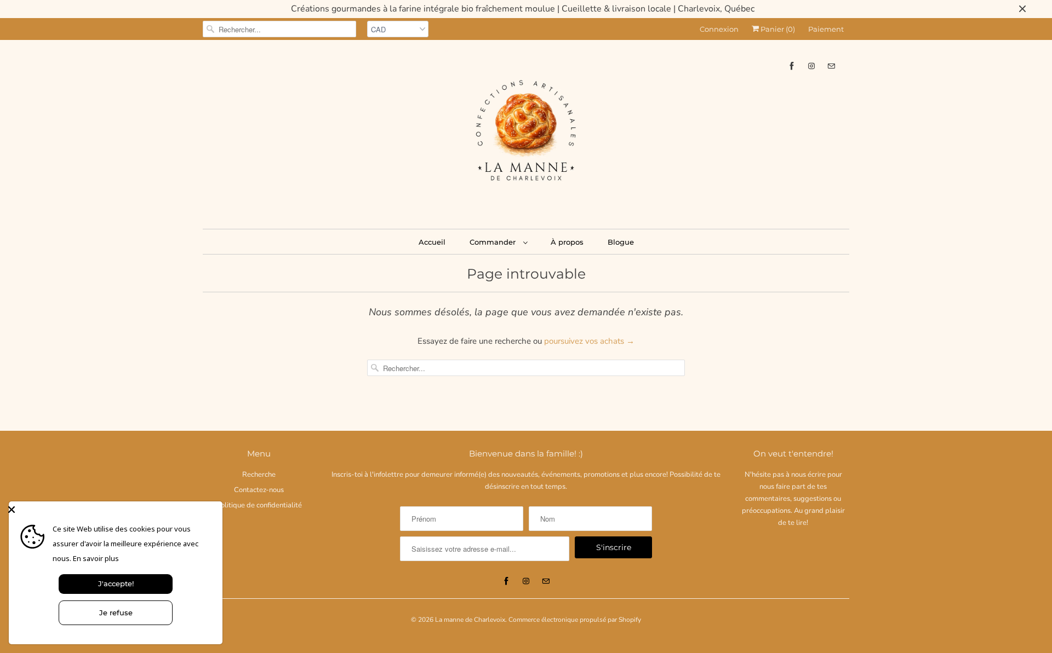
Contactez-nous (259, 490)
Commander (494, 242)
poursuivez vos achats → (589, 341)
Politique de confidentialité (259, 505)
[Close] (113, 509)
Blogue (621, 242)
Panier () (777, 29)
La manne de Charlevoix (470, 619)
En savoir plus (96, 558)
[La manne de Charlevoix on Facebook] (792, 66)
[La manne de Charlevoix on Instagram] (811, 66)
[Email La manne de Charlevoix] (831, 66)
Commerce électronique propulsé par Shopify (574, 619)
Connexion (719, 29)
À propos (567, 242)
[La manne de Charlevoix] (526, 133)
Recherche (259, 474)
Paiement (826, 29)
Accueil (432, 242)
